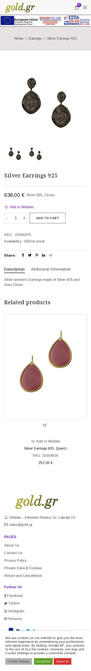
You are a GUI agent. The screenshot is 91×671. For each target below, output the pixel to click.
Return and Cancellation (23, 575)
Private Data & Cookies (23, 568)
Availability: (13, 241)
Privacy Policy (15, 560)
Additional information (51, 269)
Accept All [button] (43, 661)
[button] (19, 207)
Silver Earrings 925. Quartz (45, 448)
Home (18, 38)
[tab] (14, 270)
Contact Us (13, 553)
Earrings (35, 38)
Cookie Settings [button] (18, 661)
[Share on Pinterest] (37, 255)
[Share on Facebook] (23, 255)
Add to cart (47, 218)
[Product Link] (45, 367)
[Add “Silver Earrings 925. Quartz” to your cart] (45, 425)
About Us (11, 545)
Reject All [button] (62, 661)
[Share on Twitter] (30, 255)
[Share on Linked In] (44, 255)
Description (14, 269)
